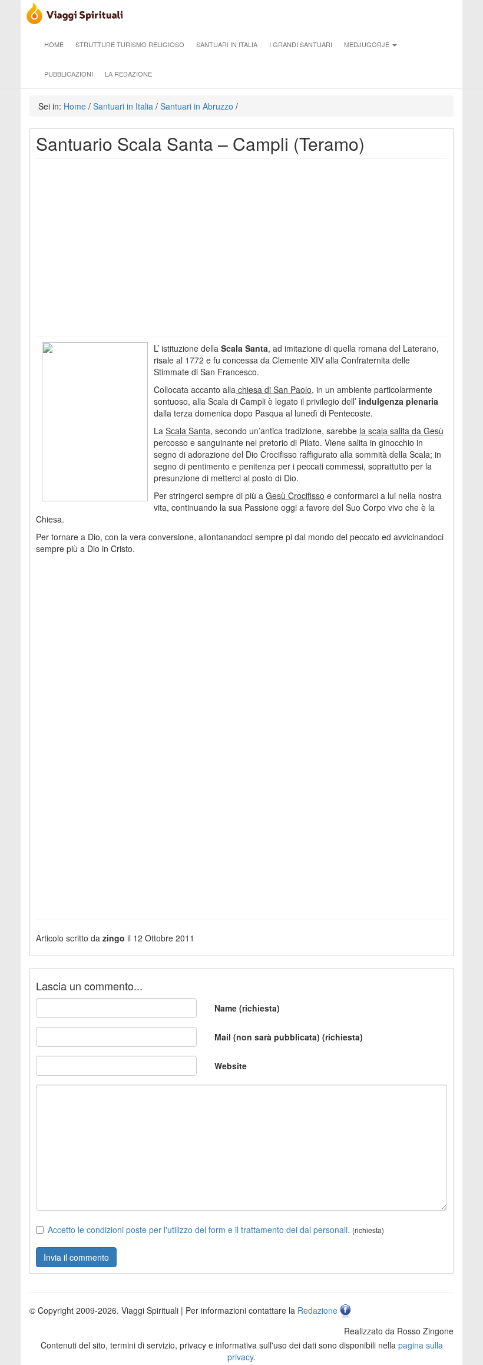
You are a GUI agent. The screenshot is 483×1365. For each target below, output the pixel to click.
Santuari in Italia (226, 44)
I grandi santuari (300, 44)
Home (54, 44)
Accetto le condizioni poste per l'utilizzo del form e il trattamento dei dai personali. (199, 1229)
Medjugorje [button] (367, 44)
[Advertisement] (241, 247)
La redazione (128, 73)
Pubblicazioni (68, 73)
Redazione (317, 1310)
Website (230, 1066)
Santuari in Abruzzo (196, 106)
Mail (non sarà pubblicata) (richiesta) (288, 1037)
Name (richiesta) (247, 1008)
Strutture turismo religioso (129, 44)
